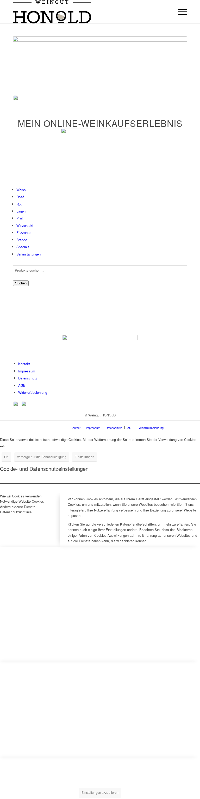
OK (6, 456)
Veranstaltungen (28, 254)
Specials (22, 246)
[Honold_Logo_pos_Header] (52, 11)
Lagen (21, 211)
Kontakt (24, 363)
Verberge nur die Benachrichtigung (41, 456)
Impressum (26, 371)
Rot (19, 204)
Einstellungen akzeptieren (100, 792)
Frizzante (23, 232)
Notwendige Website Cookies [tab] (22, 501)
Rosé (20, 196)
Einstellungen (84, 456)
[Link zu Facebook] (175, 427)
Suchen (21, 283)
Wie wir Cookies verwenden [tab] (20, 496)
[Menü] (180, 11)
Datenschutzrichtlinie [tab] (16, 511)
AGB (22, 385)
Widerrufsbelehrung (32, 392)
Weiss (21, 189)
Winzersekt (24, 225)
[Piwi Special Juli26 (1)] (100, 156)
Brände (21, 239)
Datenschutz (27, 378)
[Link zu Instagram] (183, 427)
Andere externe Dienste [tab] (17, 506)
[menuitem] (180, 11)
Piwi (19, 218)
